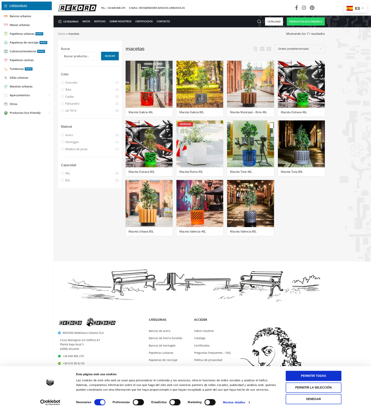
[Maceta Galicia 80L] (199, 84)
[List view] (255, 49)
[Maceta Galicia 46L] (149, 84)
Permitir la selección (313, 387)
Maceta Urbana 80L (141, 231)
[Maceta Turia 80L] (301, 144)
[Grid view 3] (262, 49)
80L (67, 180)
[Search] (259, 21)
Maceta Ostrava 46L (294, 112)
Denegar (313, 399)
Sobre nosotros (204, 331)
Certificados (202, 345)
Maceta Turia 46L (241, 171)
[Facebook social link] (296, 8)
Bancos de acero (159, 331)
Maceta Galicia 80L (191, 112)
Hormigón (72, 142)
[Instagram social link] (304, 8)
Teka (68, 89)
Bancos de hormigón (162, 345)
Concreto (71, 82)
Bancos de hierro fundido (165, 338)
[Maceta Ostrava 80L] (149, 144)
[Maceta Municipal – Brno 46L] (250, 84)
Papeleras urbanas (161, 353)
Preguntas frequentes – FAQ (212, 353)
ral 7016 (71, 110)
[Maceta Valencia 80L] (250, 203)
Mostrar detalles (234, 402)
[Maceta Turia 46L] (250, 144)
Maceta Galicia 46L (141, 112)
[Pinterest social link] (312, 8)
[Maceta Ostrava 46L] (301, 84)
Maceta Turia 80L (292, 171)
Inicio (61, 34)
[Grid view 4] (269, 49)
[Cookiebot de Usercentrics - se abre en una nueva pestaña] (50, 402)
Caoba (69, 96)
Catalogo (199, 338)
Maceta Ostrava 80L (142, 171)
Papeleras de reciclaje (163, 360)
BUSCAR (110, 56)
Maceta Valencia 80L (243, 231)
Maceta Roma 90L (191, 171)
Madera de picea (76, 149)
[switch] (138, 402)
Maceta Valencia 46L (192, 231)
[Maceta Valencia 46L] (199, 203)
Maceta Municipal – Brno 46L (248, 112)
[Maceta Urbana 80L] (149, 203)
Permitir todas (313, 375)
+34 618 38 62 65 (74, 363)
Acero (69, 135)
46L (67, 173)
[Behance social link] (320, 8)
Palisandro (72, 103)
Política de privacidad (208, 360)
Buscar (65, 49)
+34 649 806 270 (73, 356)
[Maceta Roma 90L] (199, 144)
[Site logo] (77, 7)
